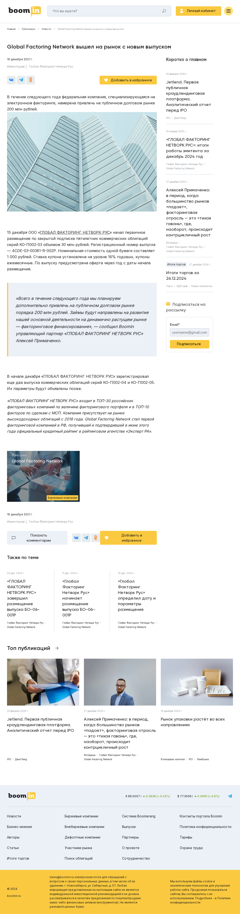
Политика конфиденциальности (205, 827)
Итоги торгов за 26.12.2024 (182, 275)
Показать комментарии (39, 538)
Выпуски (129, 827)
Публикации (28, 29)
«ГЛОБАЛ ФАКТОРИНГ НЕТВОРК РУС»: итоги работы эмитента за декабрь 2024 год (188, 148)
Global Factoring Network (180, 168)
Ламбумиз (203, 759)
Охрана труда (191, 848)
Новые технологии (201, 286)
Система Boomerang (138, 816)
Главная (11, 29)
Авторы (13, 837)
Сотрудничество (136, 858)
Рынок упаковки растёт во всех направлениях (193, 722)
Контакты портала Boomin (201, 816)
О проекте (130, 848)
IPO (168, 118)
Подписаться (189, 344)
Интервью (172, 243)
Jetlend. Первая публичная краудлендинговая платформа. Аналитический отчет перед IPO (188, 96)
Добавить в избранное (131, 80)
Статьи (13, 848)
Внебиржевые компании (84, 827)
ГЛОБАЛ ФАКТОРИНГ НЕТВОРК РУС (75, 232)
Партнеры (130, 837)
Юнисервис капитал (173, 759)
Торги (169, 286)
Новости (46, 29)
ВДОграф (182, 286)
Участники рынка (78, 848)
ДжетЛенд (180, 118)
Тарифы (186, 837)
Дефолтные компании (82, 837)
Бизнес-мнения (19, 827)
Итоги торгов (176, 264)
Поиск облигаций (79, 858)
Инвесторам (16, 66)
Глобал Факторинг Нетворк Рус (51, 66)
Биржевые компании (81, 816)
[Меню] (228, 11)
